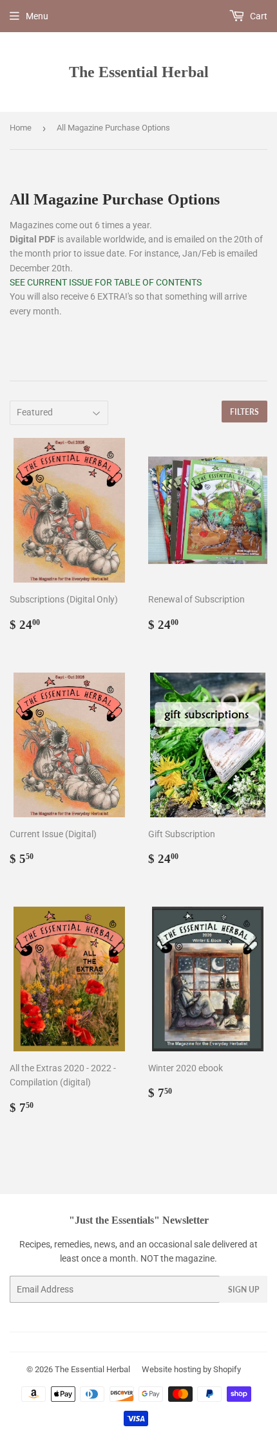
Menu (37, 16)
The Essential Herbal (139, 71)
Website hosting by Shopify (191, 1369)
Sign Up (243, 1289)
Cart (257, 16)
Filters (244, 412)
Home (21, 127)
